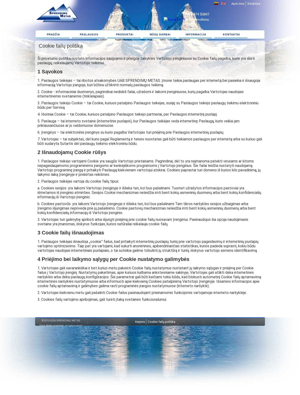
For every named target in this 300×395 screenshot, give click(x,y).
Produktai (124, 34)
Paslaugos (89, 34)
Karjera (140, 322)
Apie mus (237, 3)
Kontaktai (231, 34)
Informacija (196, 34)
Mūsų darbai (160, 34)
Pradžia (53, 34)
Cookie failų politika (161, 322)
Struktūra (253, 3)
